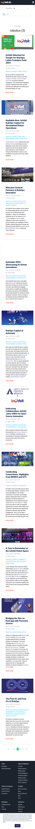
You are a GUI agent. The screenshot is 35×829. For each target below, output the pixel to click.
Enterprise (4, 766)
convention (22, 485)
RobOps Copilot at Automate (14, 331)
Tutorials (4, 809)
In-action (20, 766)
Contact (20, 811)
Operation (9, 714)
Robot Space (10, 563)
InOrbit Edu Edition (23, 775)
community (22, 559)
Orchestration (11, 561)
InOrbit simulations (23, 780)
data (19, 137)
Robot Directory (6, 789)
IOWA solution (21, 771)
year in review (21, 561)
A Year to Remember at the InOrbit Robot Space (17, 549)
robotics (9, 71)
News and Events (22, 793)
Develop (8, 716)
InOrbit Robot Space (13, 228)
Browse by (9, 8)
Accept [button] (17, 825)
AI (26, 139)
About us (20, 809)
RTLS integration (22, 782)
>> (26, 749)
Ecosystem (22, 201)
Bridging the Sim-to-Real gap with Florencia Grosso (17, 621)
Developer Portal (6, 804)
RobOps (15, 71)
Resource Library (22, 789)
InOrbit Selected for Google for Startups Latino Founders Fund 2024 (16, 59)
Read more (10, 92)
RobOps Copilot (20, 139)
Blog (19, 791)
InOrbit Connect (11, 205)
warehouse (9, 203)
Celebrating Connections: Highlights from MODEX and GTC (17, 474)
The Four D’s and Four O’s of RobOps (16, 700)
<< (9, 749)
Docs (19, 798)
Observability (10, 712)
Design (22, 714)
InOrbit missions (22, 768)
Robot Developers (6, 768)
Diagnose (16, 714)
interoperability (19, 203)
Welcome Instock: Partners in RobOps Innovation (15, 190)
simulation (22, 632)
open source (22, 278)
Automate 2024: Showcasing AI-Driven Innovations (16, 264)
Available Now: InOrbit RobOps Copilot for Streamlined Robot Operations (16, 124)
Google (24, 71)
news (20, 71)
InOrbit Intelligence (23, 773)
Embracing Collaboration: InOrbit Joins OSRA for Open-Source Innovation (16, 412)
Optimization (20, 712)
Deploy (14, 716)
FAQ (19, 796)
